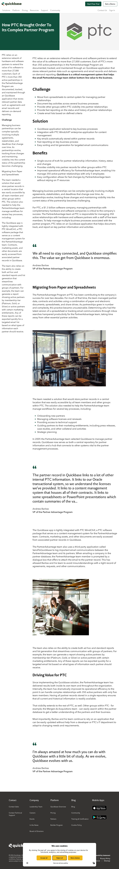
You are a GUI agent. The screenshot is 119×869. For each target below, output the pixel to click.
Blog (73, 807)
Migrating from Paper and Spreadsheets (12, 173)
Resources (34, 10)
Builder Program (56, 825)
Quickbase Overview (58, 807)
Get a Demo (110, 4)
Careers (32, 813)
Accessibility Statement (102, 855)
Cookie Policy (76, 825)
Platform (16, 10)
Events (32, 819)
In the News (34, 825)
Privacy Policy (105, 858)
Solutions (6, 10)
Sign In (112, 10)
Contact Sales (14, 807)
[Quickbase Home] (20, 846)
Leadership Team (36, 807)
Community (55, 10)
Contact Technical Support (15, 814)
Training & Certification (80, 819)
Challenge (7, 119)
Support (44, 10)
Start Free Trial (93, 4)
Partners (53, 819)
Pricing (25, 10)
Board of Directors (36, 831)
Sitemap (107, 861)
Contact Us (102, 10)
